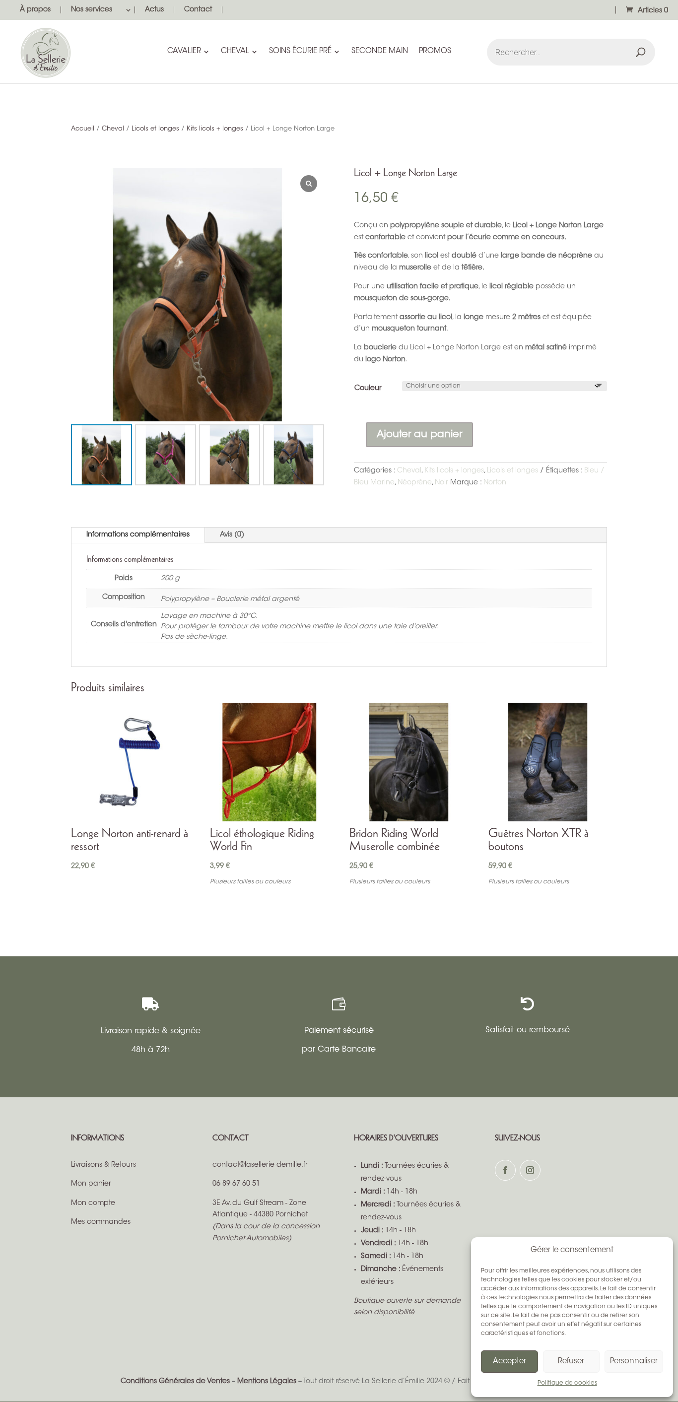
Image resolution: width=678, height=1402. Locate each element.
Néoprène (415, 482)
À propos (35, 9)
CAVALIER (184, 51)
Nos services (91, 9)
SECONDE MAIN (379, 51)
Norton (494, 482)
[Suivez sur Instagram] (530, 1170)
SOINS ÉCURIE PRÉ (300, 51)
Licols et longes (155, 129)
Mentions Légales (266, 1381)
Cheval (113, 129)
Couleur (368, 388)
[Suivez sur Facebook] (505, 1170)
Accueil (82, 129)
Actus (154, 9)
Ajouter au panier (419, 435)
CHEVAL (235, 51)
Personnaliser (634, 1361)
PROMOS (435, 51)
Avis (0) (232, 535)
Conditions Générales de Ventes (175, 1381)
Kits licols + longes (215, 129)
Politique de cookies (567, 1383)
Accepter (509, 1361)
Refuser (571, 1361)
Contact (198, 9)
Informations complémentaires (138, 535)
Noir (441, 482)
